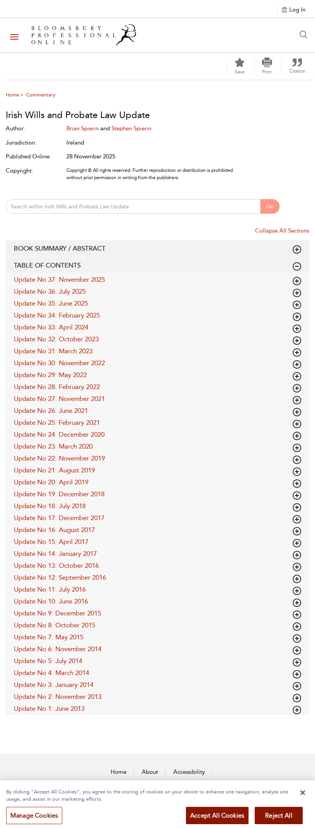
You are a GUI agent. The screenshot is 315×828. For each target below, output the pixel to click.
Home (12, 95)
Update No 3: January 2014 (53, 684)
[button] (267, 66)
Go (270, 206)
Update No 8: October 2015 (54, 625)
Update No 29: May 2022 (50, 375)
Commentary (40, 95)
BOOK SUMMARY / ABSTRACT (60, 248)
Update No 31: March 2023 (53, 351)
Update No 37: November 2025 (59, 279)
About (150, 771)
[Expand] (297, 266)
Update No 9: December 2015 (57, 613)
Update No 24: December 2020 (59, 434)
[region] (157, 804)
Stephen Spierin (131, 128)
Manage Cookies (34, 815)
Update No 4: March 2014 (51, 673)
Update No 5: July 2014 (48, 661)
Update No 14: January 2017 (55, 553)
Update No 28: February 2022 (57, 387)
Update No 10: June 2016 (51, 601)
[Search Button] (305, 34)
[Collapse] (297, 249)
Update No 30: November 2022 (59, 363)
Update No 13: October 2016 (56, 565)
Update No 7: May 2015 (48, 637)
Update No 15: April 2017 (51, 541)
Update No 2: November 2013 (57, 696)
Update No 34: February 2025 (57, 315)
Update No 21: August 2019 (54, 470)
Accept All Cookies (217, 815)
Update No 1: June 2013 (49, 708)
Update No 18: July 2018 (50, 506)
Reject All (278, 815)
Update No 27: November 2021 (59, 398)
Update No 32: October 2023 (56, 339)
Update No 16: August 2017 (54, 530)
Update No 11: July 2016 (50, 589)
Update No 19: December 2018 (59, 494)
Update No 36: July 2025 (50, 291)
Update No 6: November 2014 (57, 649)
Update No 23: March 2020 (53, 446)
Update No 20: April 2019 (51, 482)
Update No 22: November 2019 (59, 458)
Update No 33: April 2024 (51, 327)
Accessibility (189, 771)
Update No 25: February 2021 (57, 422)
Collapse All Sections (282, 230)
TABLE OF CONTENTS (47, 265)
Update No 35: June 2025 (51, 303)
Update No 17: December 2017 (59, 518)
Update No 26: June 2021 (51, 410)
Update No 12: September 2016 (60, 577)
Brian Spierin (82, 128)
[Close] (302, 792)
